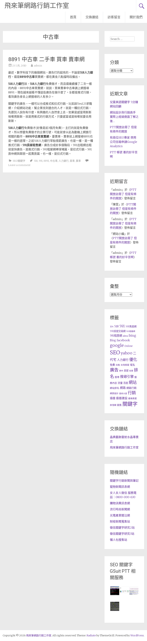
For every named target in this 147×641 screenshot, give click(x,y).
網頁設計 (114, 393)
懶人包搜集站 (118, 540)
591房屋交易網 (117, 331)
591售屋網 (130, 326)
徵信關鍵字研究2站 (122, 527)
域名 (132, 364)
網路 (123, 388)
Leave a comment (19, 165)
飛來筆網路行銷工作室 (36, 6)
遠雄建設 (121, 398)
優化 (133, 359)
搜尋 (117, 377)
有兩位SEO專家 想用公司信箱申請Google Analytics (123, 142)
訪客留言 (114, 17)
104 (111, 326)
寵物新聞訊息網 (120, 486)
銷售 (119, 404)
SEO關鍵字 (19, 160)
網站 (133, 382)
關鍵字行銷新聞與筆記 (124, 480)
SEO (115, 352)
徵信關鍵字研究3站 (122, 533)
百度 (125, 382)
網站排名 (114, 387)
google (117, 345)
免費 (112, 364)
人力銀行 (64, 160)
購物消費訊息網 (120, 503)
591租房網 (116, 335)
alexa (125, 335)
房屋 (126, 370)
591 (40, 160)
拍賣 (131, 371)
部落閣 (113, 405)
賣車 (78, 160)
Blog (113, 340)
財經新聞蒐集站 (120, 521)
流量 (120, 382)
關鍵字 (129, 404)
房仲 (121, 371)
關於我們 (136, 17)
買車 (72, 160)
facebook (123, 340)
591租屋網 (130, 331)
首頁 (73, 17)
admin (38, 65)
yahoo (126, 353)
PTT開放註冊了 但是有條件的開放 (123, 194)
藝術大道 (123, 393)
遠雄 (112, 398)
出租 (118, 365)
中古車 (54, 160)
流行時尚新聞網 (120, 509)
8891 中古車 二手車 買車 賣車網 (46, 59)
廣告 (114, 370)
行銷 (132, 392)
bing (132, 335)
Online (128, 346)
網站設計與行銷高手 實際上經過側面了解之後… (124, 117)
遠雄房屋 (132, 398)
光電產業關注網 (120, 515)
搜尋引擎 (127, 376)
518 (36, 160)
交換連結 (92, 17)
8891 (46, 160)
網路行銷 (131, 388)
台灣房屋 (125, 365)
